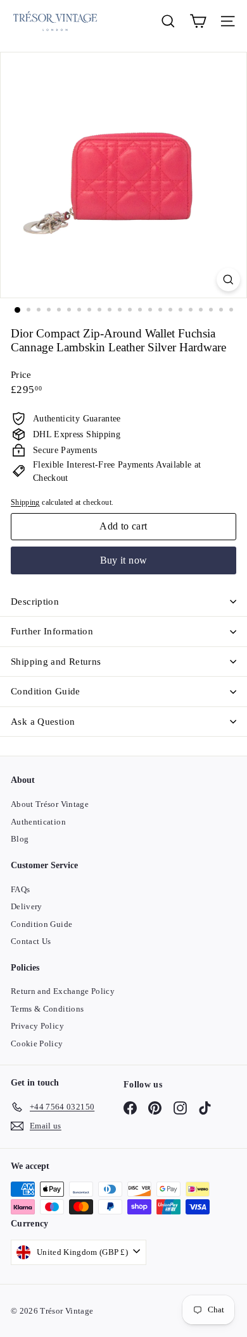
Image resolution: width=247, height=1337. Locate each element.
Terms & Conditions (47, 1008)
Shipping (25, 502)
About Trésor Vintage (50, 804)
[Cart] (198, 21)
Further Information (52, 631)
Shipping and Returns (56, 661)
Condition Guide (45, 691)
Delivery (26, 906)
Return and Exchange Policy (63, 991)
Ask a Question (43, 722)
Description (35, 601)
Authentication (38, 821)
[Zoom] (228, 279)
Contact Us (31, 941)
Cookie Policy (37, 1043)
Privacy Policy (37, 1026)
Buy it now (124, 560)
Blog (19, 839)
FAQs (20, 889)
